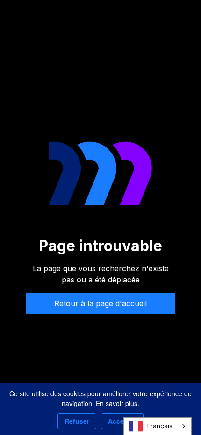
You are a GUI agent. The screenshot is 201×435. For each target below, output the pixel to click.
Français (159, 425)
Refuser (77, 421)
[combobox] (157, 426)
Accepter (122, 421)
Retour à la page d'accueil (100, 303)
